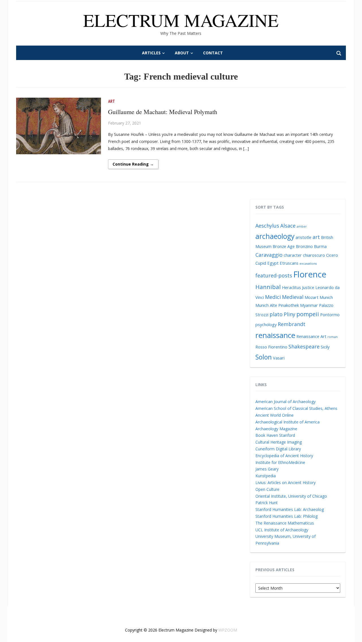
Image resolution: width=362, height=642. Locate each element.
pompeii (307, 314)
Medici (273, 297)
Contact (213, 52)
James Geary (267, 469)
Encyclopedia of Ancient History (284, 455)
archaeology (274, 236)
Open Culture (267, 489)
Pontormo (330, 314)
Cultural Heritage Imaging (278, 442)
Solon (263, 356)
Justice (308, 287)
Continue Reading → (133, 164)
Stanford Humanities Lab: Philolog (286, 516)
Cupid (260, 263)
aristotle (303, 237)
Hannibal (268, 287)
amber (302, 226)
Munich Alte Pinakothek (277, 305)
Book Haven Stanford (275, 435)
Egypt (273, 263)
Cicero (332, 255)
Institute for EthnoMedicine (280, 462)
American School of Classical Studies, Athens (296, 408)
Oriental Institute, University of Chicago (291, 496)
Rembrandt (291, 324)
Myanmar (309, 305)
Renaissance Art (311, 336)
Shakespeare (304, 346)
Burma (320, 246)
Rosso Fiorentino (271, 347)
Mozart (311, 297)
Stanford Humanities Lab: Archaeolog (289, 509)
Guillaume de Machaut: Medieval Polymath (162, 112)
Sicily (325, 347)
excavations (308, 264)
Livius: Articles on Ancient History (285, 482)
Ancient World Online (274, 415)
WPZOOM (227, 630)
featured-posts (273, 275)
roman (332, 337)
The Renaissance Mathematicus (284, 523)
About (182, 52)
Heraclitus (291, 287)
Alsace (288, 225)
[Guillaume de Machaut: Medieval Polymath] (58, 125)
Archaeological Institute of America (287, 422)
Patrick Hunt (266, 502)
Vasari (279, 358)
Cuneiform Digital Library (278, 448)
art (316, 237)
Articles (151, 52)
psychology (266, 324)
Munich (326, 297)
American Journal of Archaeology (285, 401)
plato (276, 314)
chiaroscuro (314, 255)
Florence (309, 274)
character (293, 255)
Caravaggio (269, 254)
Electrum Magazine (181, 20)
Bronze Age (284, 246)
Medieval (292, 297)
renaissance (275, 335)
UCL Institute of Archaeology (281, 529)
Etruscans (289, 263)
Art (111, 101)
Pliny (289, 314)
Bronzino (304, 246)
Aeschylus (267, 225)
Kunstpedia (265, 475)
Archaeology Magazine (276, 428)
